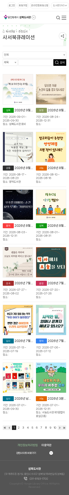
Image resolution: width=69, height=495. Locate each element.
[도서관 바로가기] (34, 17)
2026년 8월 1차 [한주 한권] (32, 225)
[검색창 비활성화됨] (58, 18)
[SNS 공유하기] (62, 36)
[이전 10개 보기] (9, 427)
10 (55, 427)
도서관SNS (59, 5)
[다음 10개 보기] (60, 427)
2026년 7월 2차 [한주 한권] (32, 340)
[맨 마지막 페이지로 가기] (64, 427)
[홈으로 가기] (4, 31)
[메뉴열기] (64, 18)
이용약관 (46, 445)
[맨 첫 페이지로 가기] (5, 427)
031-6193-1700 (38, 478)
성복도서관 (25, 17)
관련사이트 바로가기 (26, 453)
